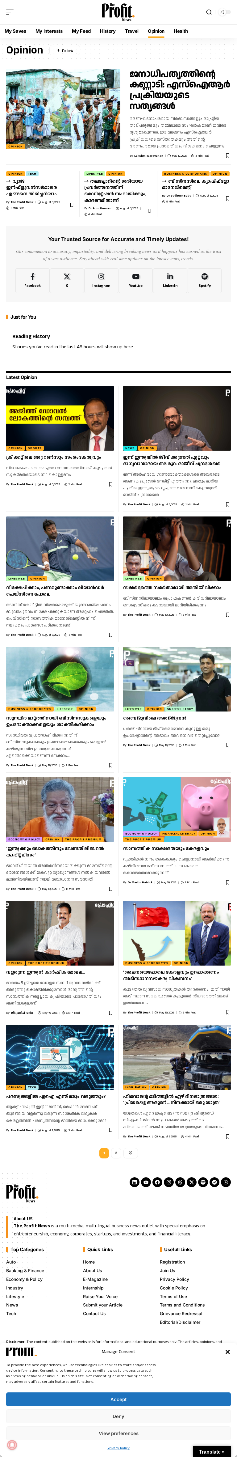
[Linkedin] (134, 1182)
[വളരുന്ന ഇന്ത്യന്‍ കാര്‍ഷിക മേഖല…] (60, 933)
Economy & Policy (24, 839)
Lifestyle (94, 174)
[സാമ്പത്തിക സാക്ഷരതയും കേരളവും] (177, 809)
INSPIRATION (136, 1087)
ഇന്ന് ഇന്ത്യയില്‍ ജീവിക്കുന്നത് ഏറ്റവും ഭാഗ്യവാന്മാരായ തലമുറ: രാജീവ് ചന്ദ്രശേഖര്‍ (172, 460)
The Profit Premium (83, 839)
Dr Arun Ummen (100, 208)
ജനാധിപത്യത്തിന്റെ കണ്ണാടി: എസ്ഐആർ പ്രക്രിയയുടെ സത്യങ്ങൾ (180, 90)
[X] (67, 280)
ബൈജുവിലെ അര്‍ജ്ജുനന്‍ (154, 718)
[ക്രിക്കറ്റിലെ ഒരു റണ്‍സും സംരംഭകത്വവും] (60, 418)
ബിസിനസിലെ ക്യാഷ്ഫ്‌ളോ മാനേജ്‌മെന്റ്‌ (195, 184)
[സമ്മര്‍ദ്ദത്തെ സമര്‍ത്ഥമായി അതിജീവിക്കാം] (177, 548)
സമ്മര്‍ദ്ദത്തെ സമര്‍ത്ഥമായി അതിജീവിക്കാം (172, 587)
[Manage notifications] (12, 1445)
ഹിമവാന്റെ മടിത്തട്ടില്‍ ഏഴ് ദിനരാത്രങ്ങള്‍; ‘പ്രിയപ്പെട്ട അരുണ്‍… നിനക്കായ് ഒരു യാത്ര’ (171, 1099)
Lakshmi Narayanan (148, 156)
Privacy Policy (118, 1448)
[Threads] (180, 1182)
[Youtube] (136, 280)
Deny (118, 1416)
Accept (118, 1399)
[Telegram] (214, 1182)
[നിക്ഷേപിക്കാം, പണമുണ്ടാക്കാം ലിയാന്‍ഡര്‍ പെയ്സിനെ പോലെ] (60, 548)
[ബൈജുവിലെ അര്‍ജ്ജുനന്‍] (177, 679)
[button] (228, 1352)
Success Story (180, 709)
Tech (32, 174)
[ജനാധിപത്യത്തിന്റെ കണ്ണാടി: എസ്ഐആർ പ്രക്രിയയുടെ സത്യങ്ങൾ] (63, 109)
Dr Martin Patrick (140, 882)
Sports (34, 448)
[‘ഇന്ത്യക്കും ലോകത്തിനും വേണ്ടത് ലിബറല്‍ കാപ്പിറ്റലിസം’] (60, 809)
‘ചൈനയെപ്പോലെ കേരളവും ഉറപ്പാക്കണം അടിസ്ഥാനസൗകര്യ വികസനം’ (171, 975)
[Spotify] (205, 280)
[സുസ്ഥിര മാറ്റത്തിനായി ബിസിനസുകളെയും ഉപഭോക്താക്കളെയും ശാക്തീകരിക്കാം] (60, 679)
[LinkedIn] (170, 280)
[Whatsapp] (226, 1182)
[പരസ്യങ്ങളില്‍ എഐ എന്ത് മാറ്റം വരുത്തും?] (60, 1057)
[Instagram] (101, 280)
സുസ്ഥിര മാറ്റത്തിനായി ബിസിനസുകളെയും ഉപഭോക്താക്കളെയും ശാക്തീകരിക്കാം (56, 721)
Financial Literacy (178, 833)
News (130, 448)
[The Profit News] (118, 12)
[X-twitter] (192, 1182)
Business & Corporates (185, 174)
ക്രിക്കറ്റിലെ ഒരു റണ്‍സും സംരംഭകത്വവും (53, 457)
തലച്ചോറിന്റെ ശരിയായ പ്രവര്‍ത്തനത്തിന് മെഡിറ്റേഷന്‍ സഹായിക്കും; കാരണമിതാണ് (115, 191)
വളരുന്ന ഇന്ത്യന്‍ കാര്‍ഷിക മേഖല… (45, 972)
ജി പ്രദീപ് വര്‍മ (22, 1013)
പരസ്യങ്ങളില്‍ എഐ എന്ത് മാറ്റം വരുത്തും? (56, 1096)
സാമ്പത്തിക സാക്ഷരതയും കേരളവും (166, 848)
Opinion (15, 146)
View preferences (119, 1433)
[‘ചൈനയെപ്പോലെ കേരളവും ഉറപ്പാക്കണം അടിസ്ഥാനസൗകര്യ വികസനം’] (177, 933)
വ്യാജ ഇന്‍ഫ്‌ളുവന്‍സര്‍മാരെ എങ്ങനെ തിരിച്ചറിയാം (31, 187)
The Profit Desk (22, 202)
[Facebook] (32, 280)
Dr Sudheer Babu (179, 195)
